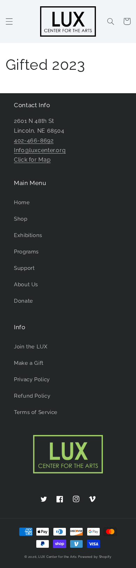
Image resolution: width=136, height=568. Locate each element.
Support (24, 268)
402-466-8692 (34, 140)
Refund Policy (32, 396)
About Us (26, 284)
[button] (9, 21)
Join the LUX (30, 346)
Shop (21, 219)
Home (22, 202)
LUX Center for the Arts (57, 557)
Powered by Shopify (95, 557)
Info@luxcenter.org (40, 150)
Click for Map (32, 159)
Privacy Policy (32, 379)
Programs (26, 252)
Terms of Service (36, 412)
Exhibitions (28, 235)
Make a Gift (29, 363)
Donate (23, 301)
